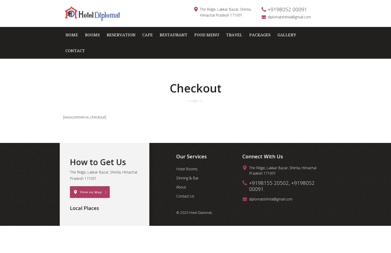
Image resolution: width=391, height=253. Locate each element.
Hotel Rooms (187, 168)
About (181, 187)
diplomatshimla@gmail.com (289, 16)
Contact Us (185, 196)
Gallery (286, 35)
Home (71, 35)
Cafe (147, 35)
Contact (75, 50)
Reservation (121, 35)
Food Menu (206, 35)
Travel (234, 35)
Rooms (92, 35)
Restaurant (173, 35)
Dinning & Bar (187, 178)
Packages (260, 35)
